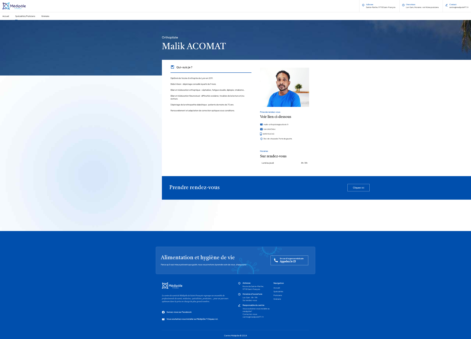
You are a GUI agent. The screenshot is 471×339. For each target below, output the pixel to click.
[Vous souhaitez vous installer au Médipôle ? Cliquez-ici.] (163, 319)
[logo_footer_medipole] (172, 285)
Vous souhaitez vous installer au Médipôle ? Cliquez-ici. (192, 319)
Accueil (5, 16)
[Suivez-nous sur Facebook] (163, 312)
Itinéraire (45, 16)
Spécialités (278, 291)
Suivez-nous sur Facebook (179, 312)
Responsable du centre (253, 305)
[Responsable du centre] (239, 305)
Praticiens (278, 295)
